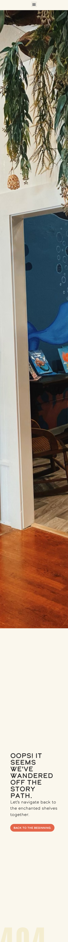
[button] (34, 4)
